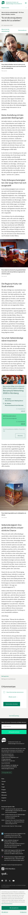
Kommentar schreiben (12, 704)
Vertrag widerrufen (6, 772)
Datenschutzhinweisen (6, 903)
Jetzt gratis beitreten (14, 732)
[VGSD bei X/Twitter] (9, 881)
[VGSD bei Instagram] (6, 881)
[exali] (4, 874)
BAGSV (14, 765)
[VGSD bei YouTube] (13, 881)
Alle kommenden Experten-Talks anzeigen (11, 826)
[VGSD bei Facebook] (2, 881)
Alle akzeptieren (14, 908)
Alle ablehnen (4, 912)
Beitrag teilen (5, 676)
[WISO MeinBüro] (8, 869)
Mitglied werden (5, 7)
